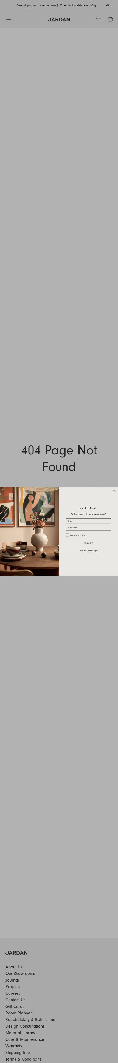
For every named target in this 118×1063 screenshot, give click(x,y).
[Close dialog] (114, 490)
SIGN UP (88, 543)
